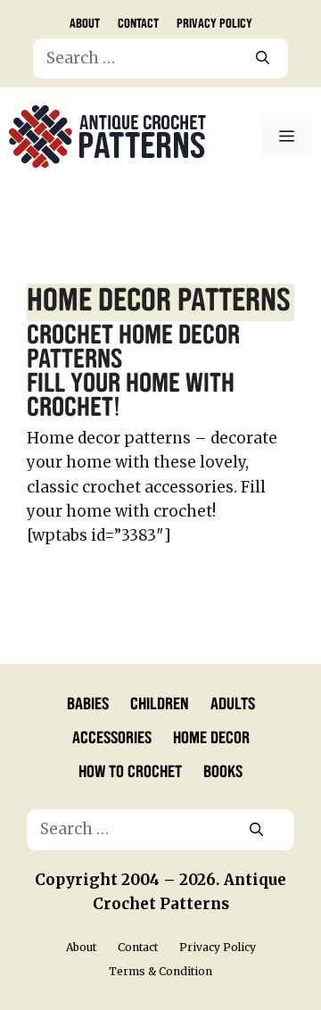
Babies (88, 702)
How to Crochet (130, 770)
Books (223, 770)
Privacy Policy (214, 22)
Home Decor (211, 736)
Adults (232, 702)
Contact (138, 22)
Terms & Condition (160, 971)
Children (159, 702)
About (85, 22)
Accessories (112, 736)
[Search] (262, 58)
